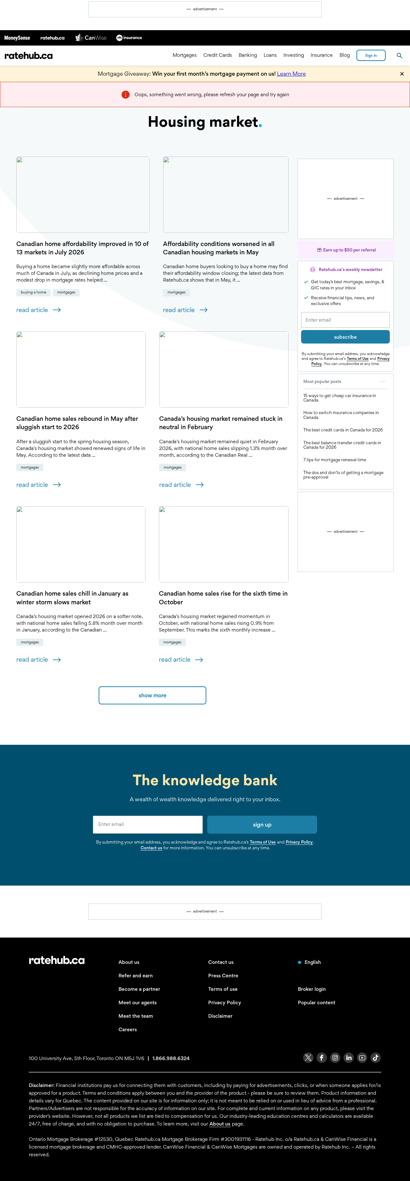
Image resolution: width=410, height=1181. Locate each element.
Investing (293, 55)
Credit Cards (217, 55)
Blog (345, 55)
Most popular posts (322, 381)
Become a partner (139, 989)
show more (153, 695)
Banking (248, 55)
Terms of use (223, 989)
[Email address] (345, 320)
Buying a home (33, 292)
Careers (128, 1029)
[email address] (148, 825)
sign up (262, 824)
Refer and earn (136, 976)
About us (129, 962)
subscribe (345, 337)
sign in (371, 55)
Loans (270, 55)
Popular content (316, 1002)
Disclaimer (220, 1016)
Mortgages (185, 55)
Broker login (312, 989)
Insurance (322, 55)
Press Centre (223, 976)
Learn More (291, 73)
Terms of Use (357, 358)
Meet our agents (138, 1002)
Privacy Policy (299, 842)
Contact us (151, 847)
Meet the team (136, 1016)
